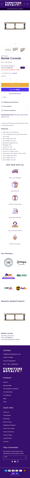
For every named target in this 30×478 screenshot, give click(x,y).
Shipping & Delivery (9, 425)
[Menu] (1, 3)
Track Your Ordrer (9, 428)
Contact (6, 441)
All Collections (7, 392)
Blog (4, 398)
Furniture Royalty (16, 474)
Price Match (7, 415)
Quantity (3, 76)
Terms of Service (8, 432)
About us (6, 412)
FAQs (5, 402)
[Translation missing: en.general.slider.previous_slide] (11, 44)
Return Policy (7, 422)
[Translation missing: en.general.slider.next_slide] (18, 44)
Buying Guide (7, 385)
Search (5, 382)
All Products (7, 395)
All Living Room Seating (10, 389)
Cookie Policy (7, 438)
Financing (6, 419)
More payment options (15, 93)
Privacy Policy (7, 435)
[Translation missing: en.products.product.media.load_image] (8, 50)
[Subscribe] (25, 457)
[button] (24, 3)
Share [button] (4, 97)
